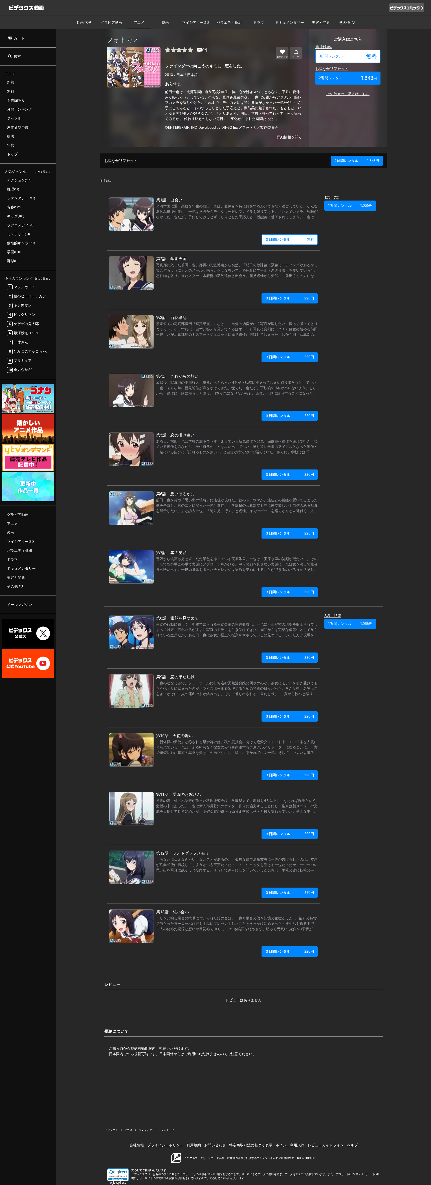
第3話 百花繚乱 (171, 317)
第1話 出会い (169, 200)
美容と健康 (321, 22)
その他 (344, 22)
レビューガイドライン (326, 1145)
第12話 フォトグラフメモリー (184, 853)
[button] (118, 1174)
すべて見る (41, 172)
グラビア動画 (111, 22)
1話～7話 (331, 198)
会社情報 (137, 1145)
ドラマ (258, 22)
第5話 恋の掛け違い (175, 435)
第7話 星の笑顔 (171, 552)
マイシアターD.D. (195, 22)
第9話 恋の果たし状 (175, 676)
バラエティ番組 (229, 22)
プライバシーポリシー (165, 1145)
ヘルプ (352, 1145)
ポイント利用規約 (290, 1145)
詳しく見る (41, 278)
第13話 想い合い (172, 912)
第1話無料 (323, 47)
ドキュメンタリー (289, 22)
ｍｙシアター (147, 1130)
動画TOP (84, 22)
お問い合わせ (215, 1145)
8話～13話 (332, 616)
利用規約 (194, 1145)
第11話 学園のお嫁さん (178, 794)
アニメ (139, 22)
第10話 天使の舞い (174, 735)
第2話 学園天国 (171, 258)
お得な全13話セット (331, 69)
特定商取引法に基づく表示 (250, 1145)
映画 (165, 22)
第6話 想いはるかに (175, 493)
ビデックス (111, 1130)
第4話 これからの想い (177, 376)
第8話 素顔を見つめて (177, 618)
